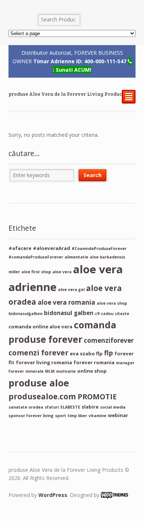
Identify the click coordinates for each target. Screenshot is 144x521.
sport (60, 415)
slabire (90, 406)
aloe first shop (36, 271)
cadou (107, 313)
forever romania (93, 362)
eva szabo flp (86, 353)
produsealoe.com (42, 396)
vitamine (97, 415)
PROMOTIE (97, 397)
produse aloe (38, 382)
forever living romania (44, 362)
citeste (122, 313)
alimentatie (76, 257)
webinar (118, 415)
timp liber (77, 415)
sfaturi (52, 407)
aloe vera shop (112, 303)
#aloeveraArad (51, 248)
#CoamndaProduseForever (99, 248)
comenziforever (109, 340)
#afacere (19, 248)
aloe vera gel (71, 289)
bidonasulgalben (25, 313)
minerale (34, 371)
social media (113, 407)
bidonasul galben (68, 313)
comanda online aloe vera (40, 326)
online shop (92, 371)
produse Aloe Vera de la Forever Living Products (67, 94)
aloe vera (62, 271)
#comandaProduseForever (35, 257)
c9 (97, 313)
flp (108, 352)
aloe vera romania (66, 302)
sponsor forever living (31, 415)
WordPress (52, 494)
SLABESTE (70, 407)
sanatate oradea (25, 407)
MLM (50, 371)
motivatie (66, 371)
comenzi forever (38, 353)
